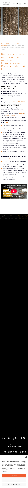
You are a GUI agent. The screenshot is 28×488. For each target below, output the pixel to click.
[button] (25, 457)
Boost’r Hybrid (8, 158)
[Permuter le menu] (25, 3)
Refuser (14, 480)
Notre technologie (14, 445)
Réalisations (9, 44)
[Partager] (14, 3)
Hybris (6, 122)
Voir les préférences (14, 484)
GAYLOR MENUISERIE (19, 102)
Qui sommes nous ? (14, 439)
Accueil (3, 44)
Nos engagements (14, 452)
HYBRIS (21, 113)
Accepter (14, 475)
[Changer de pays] (17, 3)
